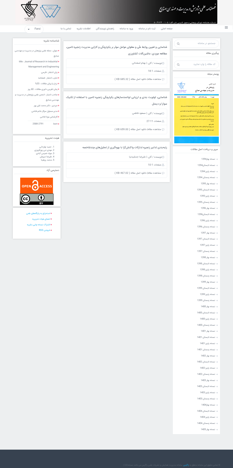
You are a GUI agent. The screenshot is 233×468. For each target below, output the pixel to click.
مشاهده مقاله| (154, 79)
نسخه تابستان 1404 (206, 411)
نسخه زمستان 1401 (206, 349)
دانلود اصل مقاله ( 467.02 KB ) (130, 173)
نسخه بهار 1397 (208, 233)
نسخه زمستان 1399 (206, 300)
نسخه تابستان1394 (206, 165)
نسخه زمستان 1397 (206, 251)
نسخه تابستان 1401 (206, 337)
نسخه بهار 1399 (208, 282)
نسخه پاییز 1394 (207, 171)
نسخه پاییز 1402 (207, 368)
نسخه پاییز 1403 (207, 392)
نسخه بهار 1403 (208, 380)
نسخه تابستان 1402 (206, 362)
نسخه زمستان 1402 (206, 374)
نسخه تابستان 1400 (206, 313)
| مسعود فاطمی (139, 113)
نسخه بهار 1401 (208, 331)
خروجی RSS (44, 230)
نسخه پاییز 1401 (207, 343)
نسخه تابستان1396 (206, 214)
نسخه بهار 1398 (208, 257)
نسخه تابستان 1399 (206, 288)
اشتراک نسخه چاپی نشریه (38, 225)
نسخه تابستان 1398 (206, 263)
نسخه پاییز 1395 (207, 196)
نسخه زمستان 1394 (206, 177)
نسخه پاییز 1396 (207, 220)
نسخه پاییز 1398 (207, 269)
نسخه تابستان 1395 (206, 190)
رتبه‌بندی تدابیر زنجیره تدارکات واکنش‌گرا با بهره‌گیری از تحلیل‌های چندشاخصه (124, 147)
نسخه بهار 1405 (208, 429)
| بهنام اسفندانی (139, 63)
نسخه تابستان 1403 (206, 386)
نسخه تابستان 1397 (206, 239)
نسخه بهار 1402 (208, 356)
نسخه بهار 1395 (208, 183)
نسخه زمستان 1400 (206, 325)
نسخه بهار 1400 (208, 306)
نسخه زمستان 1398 (206, 276)
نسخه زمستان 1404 (206, 423)
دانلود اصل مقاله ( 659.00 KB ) (130, 129)
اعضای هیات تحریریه (41, 219)
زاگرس (186, 465)
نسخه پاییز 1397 (207, 245)
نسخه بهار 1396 (208, 208)
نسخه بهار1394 (208, 159)
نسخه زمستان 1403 (206, 399)
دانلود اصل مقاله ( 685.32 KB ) (130, 79)
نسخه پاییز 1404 (207, 417)
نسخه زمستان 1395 (206, 202)
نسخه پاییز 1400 (207, 319)
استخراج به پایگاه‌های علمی (38, 213)
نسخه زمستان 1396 (206, 227)
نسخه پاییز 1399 (207, 294)
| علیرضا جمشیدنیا (138, 157)
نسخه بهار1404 (208, 405)
